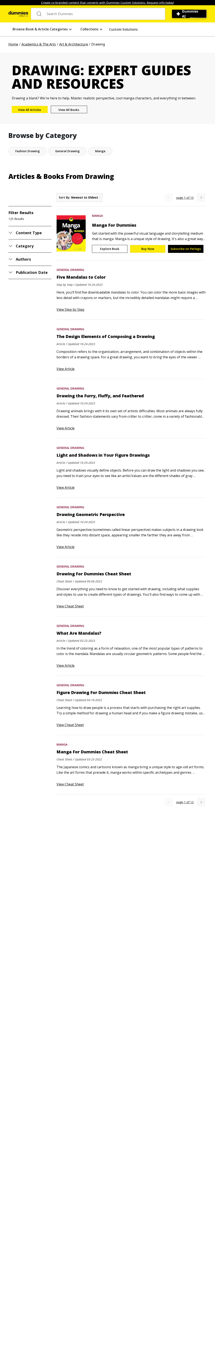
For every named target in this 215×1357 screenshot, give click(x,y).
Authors (23, 259)
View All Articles (29, 110)
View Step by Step (70, 309)
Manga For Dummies (114, 225)
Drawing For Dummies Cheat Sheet (93, 573)
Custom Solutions (123, 29)
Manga (97, 216)
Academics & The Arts (38, 44)
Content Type (29, 232)
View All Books (68, 110)
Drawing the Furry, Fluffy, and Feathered (100, 395)
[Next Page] (201, 197)
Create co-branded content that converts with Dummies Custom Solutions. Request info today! (107, 3)
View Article (65, 369)
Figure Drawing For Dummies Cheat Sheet (101, 692)
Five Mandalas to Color (81, 277)
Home (13, 44)
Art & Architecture (73, 44)
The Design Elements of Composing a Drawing (105, 336)
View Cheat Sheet (70, 606)
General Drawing (70, 270)
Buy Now (147, 249)
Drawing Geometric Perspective (90, 514)
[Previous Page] (168, 197)
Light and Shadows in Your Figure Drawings (103, 455)
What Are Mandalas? (78, 633)
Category (25, 245)
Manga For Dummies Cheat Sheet (92, 751)
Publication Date (32, 272)
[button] (42, 29)
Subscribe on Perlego (185, 249)
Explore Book (109, 249)
